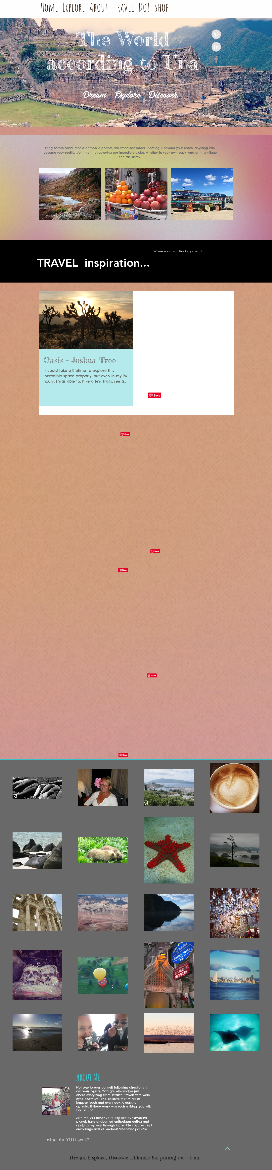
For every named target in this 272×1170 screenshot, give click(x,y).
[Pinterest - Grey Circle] (216, 34)
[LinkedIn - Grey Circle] (216, 47)
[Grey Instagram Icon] (216, 72)
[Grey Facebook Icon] (216, 59)
